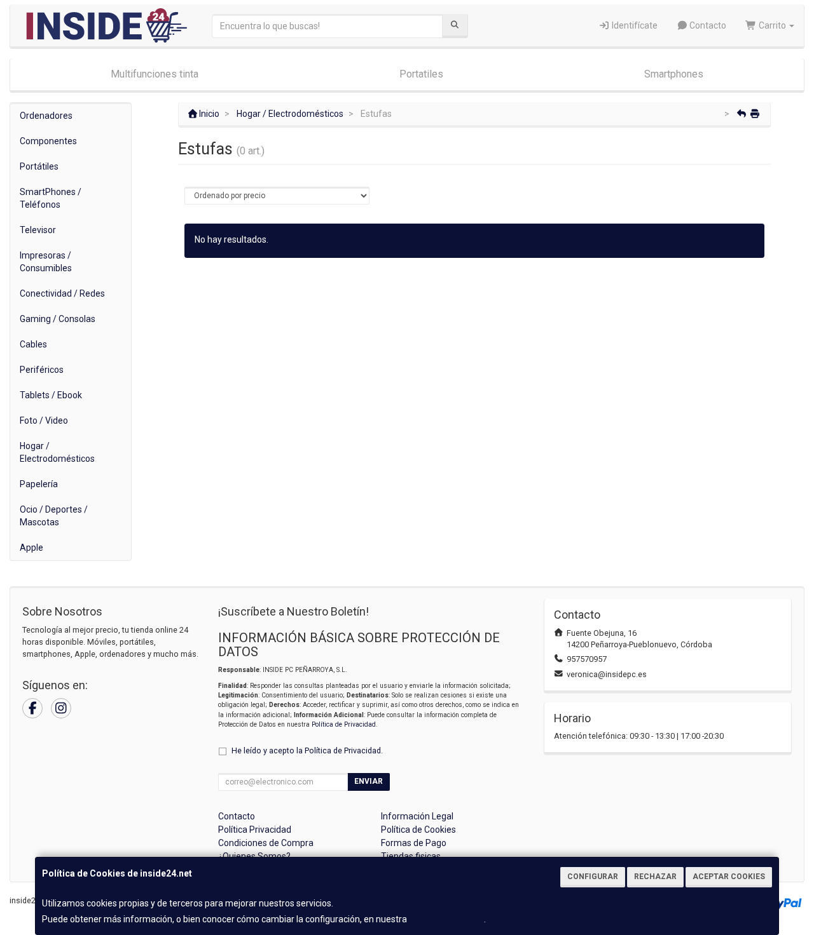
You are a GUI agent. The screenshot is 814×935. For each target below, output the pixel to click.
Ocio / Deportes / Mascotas (54, 515)
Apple (31, 547)
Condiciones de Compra (266, 843)
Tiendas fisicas (411, 856)
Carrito (772, 25)
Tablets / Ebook (51, 395)
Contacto (706, 25)
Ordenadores (46, 116)
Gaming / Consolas (57, 319)
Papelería (39, 484)
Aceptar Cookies (729, 876)
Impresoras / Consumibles (46, 261)
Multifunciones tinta (154, 74)
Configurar (592, 876)
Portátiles (39, 166)
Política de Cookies (446, 919)
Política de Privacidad (344, 724)
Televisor (38, 230)
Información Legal (417, 816)
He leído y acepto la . (307, 750)
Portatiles (421, 74)
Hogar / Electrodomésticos (57, 452)
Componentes (48, 141)
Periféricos (42, 370)
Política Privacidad (254, 829)
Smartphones (673, 74)
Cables (33, 344)
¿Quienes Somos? (254, 856)
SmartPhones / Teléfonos (50, 198)
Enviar (368, 781)
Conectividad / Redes (62, 293)
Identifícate (634, 25)
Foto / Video (44, 420)
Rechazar (655, 876)
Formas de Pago (413, 843)
